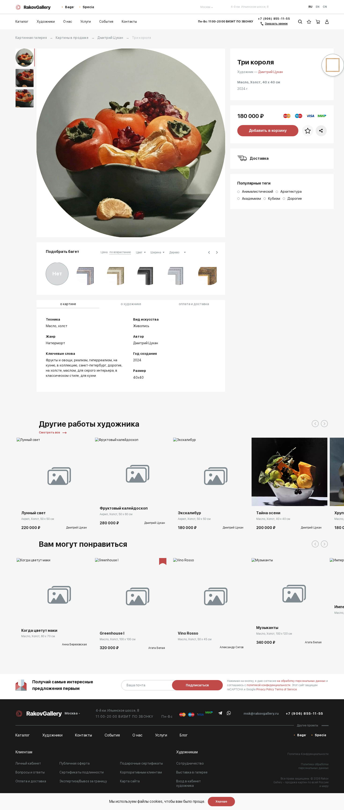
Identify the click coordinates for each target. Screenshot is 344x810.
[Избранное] (309, 21)
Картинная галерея (31, 38)
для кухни (88, 375)
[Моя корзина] (318, 21)
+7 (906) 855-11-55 (274, 18)
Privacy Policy (265, 689)
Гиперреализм (100, 360)
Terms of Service (286, 689)
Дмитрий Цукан (110, 38)
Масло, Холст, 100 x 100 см (117, 639)
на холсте (54, 370)
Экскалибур (189, 513)
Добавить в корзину (268, 131)
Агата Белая (156, 648)
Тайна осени (268, 513)
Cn (325, 6)
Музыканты (267, 627)
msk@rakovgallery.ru (261, 713)
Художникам (187, 752)
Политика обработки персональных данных (313, 766)
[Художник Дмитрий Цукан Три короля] (131, 142)
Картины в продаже (72, 38)
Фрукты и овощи (59, 360)
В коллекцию (67, 365)
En (317, 6)
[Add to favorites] (34, 499)
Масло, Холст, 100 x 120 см (274, 633)
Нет (57, 273)
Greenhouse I (112, 633)
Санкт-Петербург (92, 365)
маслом (69, 370)
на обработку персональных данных (301, 681)
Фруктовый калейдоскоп (124, 508)
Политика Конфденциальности (308, 754)
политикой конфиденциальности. (269, 685)
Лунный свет (33, 513)
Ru (310, 6)
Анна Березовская (74, 644)
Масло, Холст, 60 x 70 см (38, 636)
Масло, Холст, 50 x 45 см (195, 639)
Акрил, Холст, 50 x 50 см (37, 519)
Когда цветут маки (39, 630)
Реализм (81, 360)
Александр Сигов (231, 647)
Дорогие (114, 365)
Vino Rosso (188, 633)
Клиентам (23, 752)
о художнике (131, 304)
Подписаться (197, 685)
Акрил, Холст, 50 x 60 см (116, 514)
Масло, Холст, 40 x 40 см (273, 519)
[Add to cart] (23, 499)
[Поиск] (300, 21)
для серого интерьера (95, 370)
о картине (68, 304)
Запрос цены (31, 616)
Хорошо (221, 801)
